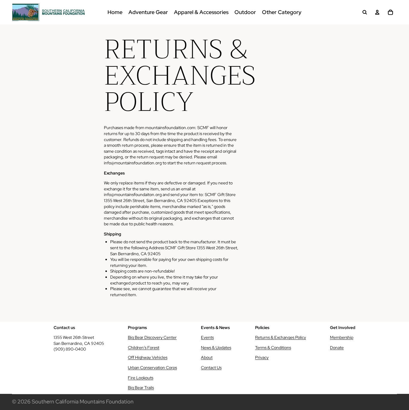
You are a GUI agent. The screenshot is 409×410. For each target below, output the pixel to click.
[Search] (364, 12)
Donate (337, 347)
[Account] (377, 12)
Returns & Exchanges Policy (280, 337)
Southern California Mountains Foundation (83, 401)
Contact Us (211, 367)
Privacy (262, 357)
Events (207, 337)
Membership (341, 337)
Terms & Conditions (273, 347)
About (207, 357)
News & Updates (216, 347)
